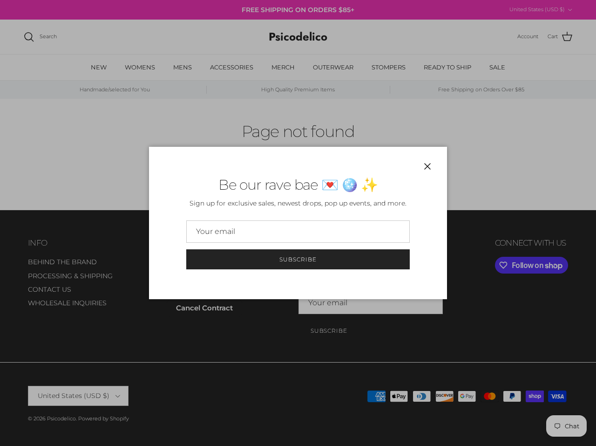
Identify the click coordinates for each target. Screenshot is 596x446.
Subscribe (298, 259)
